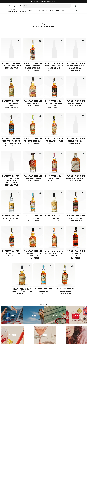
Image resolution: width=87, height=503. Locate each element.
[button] (18, 40)
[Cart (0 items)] (75, 6)
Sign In (77, 10)
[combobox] (48, 6)
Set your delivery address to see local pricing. (43, 1)
